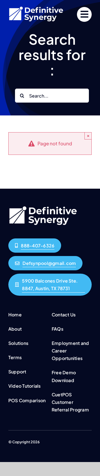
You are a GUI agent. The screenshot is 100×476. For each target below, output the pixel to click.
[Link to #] (84, 14)
